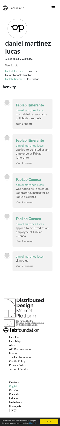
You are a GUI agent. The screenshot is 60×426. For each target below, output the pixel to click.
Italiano (13, 398)
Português (15, 406)
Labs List (14, 337)
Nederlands (15, 402)
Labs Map (14, 341)
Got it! (49, 421)
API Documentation (20, 349)
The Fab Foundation (20, 357)
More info (32, 423)
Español (13, 390)
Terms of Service (18, 369)
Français (14, 394)
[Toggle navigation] (53, 7)
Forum (13, 353)
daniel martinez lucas (30, 110)
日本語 (13, 410)
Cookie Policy (17, 361)
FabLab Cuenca (14, 71)
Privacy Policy (17, 365)
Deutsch (14, 382)
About (12, 345)
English (13, 386)
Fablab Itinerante (15, 79)
